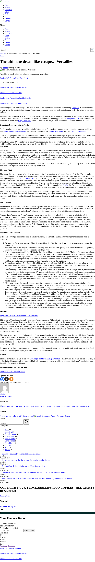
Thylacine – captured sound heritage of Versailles (19, 316)
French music (10, 439)
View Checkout (15, 548)
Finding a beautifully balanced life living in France (21, 454)
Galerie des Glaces (27, 178)
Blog (7, 12)
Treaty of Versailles (78, 131)
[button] (47, 25)
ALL (2, 55)
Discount (3, 537)
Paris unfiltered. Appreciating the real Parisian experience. (24, 466)
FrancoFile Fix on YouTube (11, 93)
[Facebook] (2, 379)
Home (7, 5)
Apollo (65, 185)
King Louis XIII (73, 118)
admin (2, 394)
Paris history (10, 443)
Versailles (75, 108)
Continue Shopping (7, 546)
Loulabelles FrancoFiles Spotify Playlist (15, 98)
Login (7, 21)
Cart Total (4, 533)
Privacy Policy (5, 496)
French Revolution (56, 131)
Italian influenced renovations (14, 131)
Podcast (8, 445)
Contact (8, 18)
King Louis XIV (24, 121)
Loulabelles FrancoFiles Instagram (13, 87)
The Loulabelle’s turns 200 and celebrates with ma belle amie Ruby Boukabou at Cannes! (37, 478)
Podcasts (8, 10)
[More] (11, 379)
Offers (7, 14)
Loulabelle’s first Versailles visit (12, 372)
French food (9, 436)
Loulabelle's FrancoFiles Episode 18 (14, 78)
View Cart (4, 548)
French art (9, 432)
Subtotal (3, 542)
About (7, 7)
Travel (7, 450)
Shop (7, 16)
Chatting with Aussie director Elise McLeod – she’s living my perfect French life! (33, 472)
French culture (10, 434)
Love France (10, 441)
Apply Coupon (29, 530)
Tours (7, 447)
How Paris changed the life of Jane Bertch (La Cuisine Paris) (25, 460)
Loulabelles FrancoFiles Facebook (13, 103)
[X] (6, 379)
